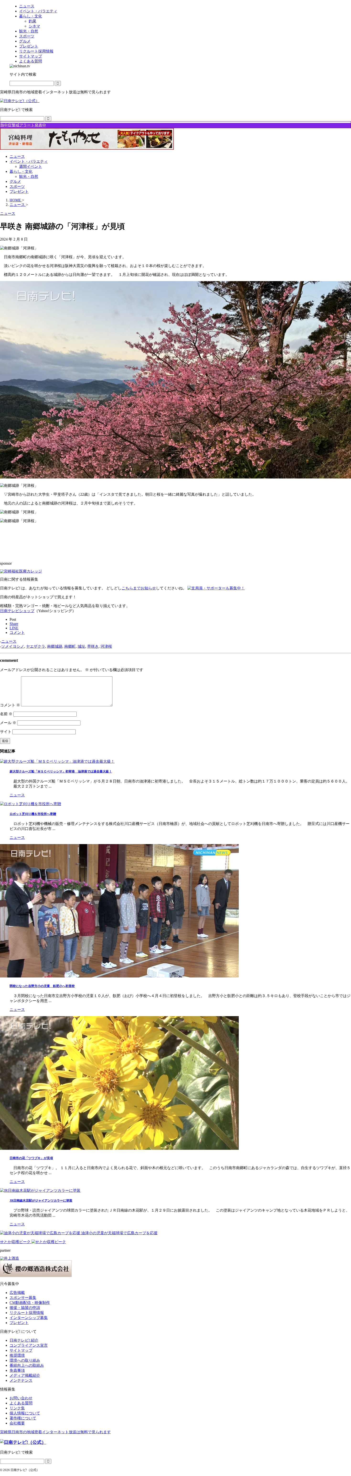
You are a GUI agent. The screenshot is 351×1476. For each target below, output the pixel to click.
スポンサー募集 (23, 1298)
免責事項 (17, 1370)
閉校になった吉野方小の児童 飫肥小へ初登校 (42, 986)
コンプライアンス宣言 (29, 1345)
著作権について (23, 1418)
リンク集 (17, 1408)
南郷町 (70, 646)
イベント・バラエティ (29, 161)
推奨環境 (17, 1355)
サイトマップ (21, 1350)
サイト (5, 732)
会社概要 (17, 1423)
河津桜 (106, 646)
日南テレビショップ (17, 611)
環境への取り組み (25, 1360)
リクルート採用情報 (27, 1313)
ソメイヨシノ (12, 646)
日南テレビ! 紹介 (24, 1340)
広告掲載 (17, 1293)
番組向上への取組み (27, 1365)
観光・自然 (28, 176)
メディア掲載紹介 (25, 1375)
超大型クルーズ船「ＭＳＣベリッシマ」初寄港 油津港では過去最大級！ (61, 771)
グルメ (15, 181)
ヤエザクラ (35, 646)
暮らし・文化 (21, 171)
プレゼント (19, 191)
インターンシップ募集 (29, 1318)
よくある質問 (21, 1403)
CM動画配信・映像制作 (30, 1303)
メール (8, 723)
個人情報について (25, 1413)
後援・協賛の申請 (25, 1308)
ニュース (17, 156)
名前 (6, 714)
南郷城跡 (54, 646)
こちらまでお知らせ (139, 588)
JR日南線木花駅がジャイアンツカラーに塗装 (41, 1200)
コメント (10, 705)
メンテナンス (21, 1380)
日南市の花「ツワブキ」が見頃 (31, 1158)
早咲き (93, 646)
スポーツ (17, 186)
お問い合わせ (21, 1398)
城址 (81, 646)
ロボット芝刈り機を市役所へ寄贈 (33, 814)
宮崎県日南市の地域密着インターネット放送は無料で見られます (55, 1432)
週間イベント (30, 166)
